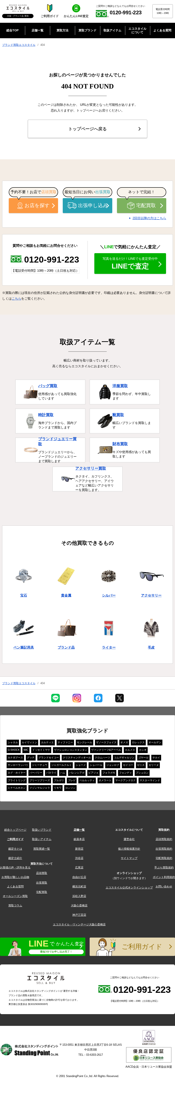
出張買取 (41, 882)
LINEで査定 (130, 263)
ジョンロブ (112, 765)
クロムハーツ (102, 757)
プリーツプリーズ (39, 780)
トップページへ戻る (87, 128)
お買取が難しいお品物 (15, 877)
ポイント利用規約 (164, 877)
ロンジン (70, 787)
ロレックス (138, 742)
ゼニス (141, 765)
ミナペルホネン (17, 787)
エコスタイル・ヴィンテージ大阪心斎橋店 (79, 924)
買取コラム (15, 905)
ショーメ (81, 765)
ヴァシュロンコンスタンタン (70, 749)
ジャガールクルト (61, 765)
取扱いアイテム (41, 839)
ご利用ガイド (15, 839)
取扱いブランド (41, 829)
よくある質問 (15, 886)
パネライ (51, 772)
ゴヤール (143, 757)
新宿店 (79, 848)
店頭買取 (41, 873)
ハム (62, 772)
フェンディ (125, 772)
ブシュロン (142, 772)
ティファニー (65, 742)
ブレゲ (72, 780)
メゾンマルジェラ (39, 787)
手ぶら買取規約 (164, 867)
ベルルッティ (87, 780)
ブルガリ (59, 780)
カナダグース (15, 757)
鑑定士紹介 (15, 858)
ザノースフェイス (106, 742)
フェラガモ (108, 772)
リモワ (57, 787)
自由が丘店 (79, 877)
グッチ (31, 757)
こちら (16, 298)
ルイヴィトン (29, 742)
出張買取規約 (164, 848)
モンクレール (84, 742)
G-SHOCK (14, 749)
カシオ (143, 749)
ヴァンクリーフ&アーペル (106, 749)
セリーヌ (154, 765)
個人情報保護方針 (129, 848)
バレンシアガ (77, 772)
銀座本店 (79, 839)
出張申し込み (93, 205)
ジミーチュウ (39, 765)
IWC (25, 749)
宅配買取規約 (164, 858)
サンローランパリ (18, 765)
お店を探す (37, 205)
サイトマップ (129, 858)
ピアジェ (93, 772)
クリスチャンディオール (77, 757)
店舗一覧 (79, 829)
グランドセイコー (48, 757)
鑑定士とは (15, 848)
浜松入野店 (79, 896)
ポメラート (105, 780)
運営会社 (129, 839)
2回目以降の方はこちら (149, 218)
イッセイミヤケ (41, 749)
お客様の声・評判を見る (15, 867)
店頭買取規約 (164, 839)
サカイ (156, 757)
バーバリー (35, 772)
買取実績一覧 (41, 848)
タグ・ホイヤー (17, 772)
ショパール (96, 765)
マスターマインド (150, 780)
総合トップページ (15, 829)
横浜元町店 (79, 886)
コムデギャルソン (124, 757)
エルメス (130, 749)
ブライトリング (17, 780)
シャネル (13, 742)
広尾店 (79, 867)
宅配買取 (146, 205)
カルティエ (47, 742)
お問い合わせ (164, 886)
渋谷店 (79, 858)
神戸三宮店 (79, 914)
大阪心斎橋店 (79, 905)
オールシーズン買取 (15, 896)
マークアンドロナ (125, 780)
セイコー (128, 765)
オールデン (155, 742)
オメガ (124, 742)
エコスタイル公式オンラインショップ (129, 887)
